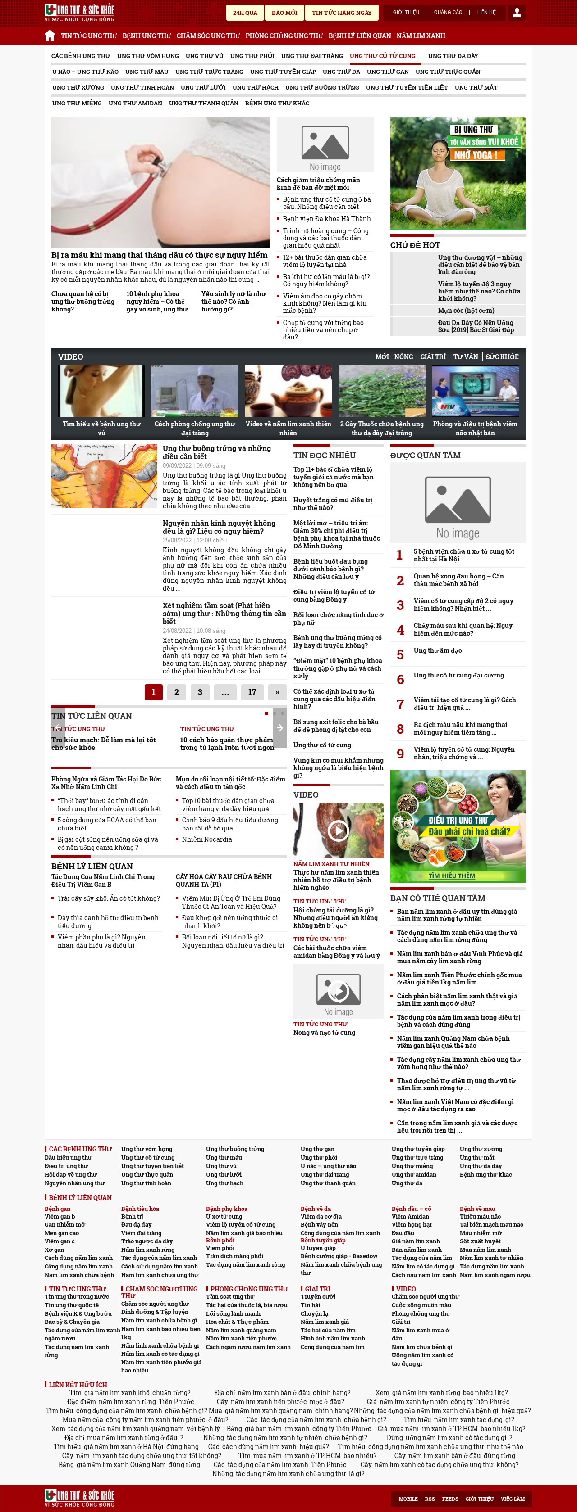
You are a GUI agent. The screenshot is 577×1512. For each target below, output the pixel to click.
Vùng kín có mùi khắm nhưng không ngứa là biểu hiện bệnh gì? (338, 767)
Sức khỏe (502, 356)
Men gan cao (62, 1233)
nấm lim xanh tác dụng (468, 1419)
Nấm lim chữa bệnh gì (422, 1347)
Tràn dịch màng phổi (234, 1256)
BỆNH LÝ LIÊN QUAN (360, 36)
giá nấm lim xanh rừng (426, 1392)
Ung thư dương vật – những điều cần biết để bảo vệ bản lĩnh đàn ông (480, 264)
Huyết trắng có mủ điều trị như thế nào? (332, 503)
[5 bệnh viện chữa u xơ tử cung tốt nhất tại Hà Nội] (458, 502)
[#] (79, 12)
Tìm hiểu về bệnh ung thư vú (102, 428)
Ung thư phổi (252, 56)
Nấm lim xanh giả (325, 1322)
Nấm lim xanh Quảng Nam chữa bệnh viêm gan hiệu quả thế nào (453, 1042)
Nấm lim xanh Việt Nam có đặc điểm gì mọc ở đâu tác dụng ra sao (455, 1105)
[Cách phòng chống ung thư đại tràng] (194, 391)
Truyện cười (318, 1296)
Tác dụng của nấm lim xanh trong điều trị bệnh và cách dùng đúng (458, 1021)
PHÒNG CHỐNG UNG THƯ (284, 36)
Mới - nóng (394, 356)
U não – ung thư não (85, 72)
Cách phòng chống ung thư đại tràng (195, 428)
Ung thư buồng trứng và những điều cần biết (217, 452)
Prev (58, 727)
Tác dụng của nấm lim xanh (159, 1258)
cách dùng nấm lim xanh (259, 1446)
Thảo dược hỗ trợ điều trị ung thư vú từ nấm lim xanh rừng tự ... (456, 1084)
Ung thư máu (147, 72)
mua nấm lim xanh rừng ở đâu (132, 1437)
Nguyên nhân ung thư (75, 1183)
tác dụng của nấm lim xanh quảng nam (126, 1428)
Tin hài (310, 1305)
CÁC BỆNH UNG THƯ (80, 56)
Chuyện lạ (314, 1313)
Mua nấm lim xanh (485, 1250)
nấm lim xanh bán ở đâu (273, 1392)
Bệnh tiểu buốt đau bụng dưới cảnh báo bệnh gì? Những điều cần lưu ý (330, 568)
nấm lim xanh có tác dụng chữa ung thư (434, 1464)
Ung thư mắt (476, 87)
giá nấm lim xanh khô (117, 1392)
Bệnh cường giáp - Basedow (339, 1256)
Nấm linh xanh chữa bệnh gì (160, 1345)
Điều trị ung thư (66, 1166)
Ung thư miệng (77, 103)
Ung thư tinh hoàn (142, 87)
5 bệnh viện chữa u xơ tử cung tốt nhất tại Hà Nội (464, 555)
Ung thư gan (388, 72)
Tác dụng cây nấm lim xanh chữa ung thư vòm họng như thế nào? (459, 1063)
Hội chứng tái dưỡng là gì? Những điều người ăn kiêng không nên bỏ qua (335, 917)
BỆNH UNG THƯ (147, 36)
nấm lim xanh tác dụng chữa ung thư (131, 1455)
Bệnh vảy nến (319, 1224)
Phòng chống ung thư (421, 1313)
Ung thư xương (78, 87)
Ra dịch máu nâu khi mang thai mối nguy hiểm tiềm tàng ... (461, 728)
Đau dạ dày (136, 1224)
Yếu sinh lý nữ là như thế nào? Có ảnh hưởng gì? (233, 301)
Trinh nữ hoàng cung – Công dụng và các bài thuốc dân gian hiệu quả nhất (326, 238)
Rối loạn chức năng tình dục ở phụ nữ (338, 618)
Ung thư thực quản (448, 72)
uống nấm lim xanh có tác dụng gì (456, 1437)
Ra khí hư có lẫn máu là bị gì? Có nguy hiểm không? (326, 280)
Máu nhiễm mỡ (481, 1233)
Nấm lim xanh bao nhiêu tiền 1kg (161, 1333)
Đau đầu (403, 1233)
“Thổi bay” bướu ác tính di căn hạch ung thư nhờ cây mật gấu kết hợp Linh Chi (109, 805)
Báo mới (285, 13)
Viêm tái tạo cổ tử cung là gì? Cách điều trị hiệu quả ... (465, 703)
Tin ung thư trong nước (77, 1296)
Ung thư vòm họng (148, 56)
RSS (430, 1499)
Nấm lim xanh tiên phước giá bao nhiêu (161, 1366)
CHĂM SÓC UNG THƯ (208, 36)
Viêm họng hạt (412, 1224)
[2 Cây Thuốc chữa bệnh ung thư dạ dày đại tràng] (382, 391)
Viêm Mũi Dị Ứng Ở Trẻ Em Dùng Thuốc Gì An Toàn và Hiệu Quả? (231, 902)
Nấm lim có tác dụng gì (423, 1266)
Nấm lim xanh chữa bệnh (79, 1275)
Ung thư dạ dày (453, 56)
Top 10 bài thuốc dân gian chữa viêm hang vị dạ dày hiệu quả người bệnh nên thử (228, 805)
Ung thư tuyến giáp (283, 72)
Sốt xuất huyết (480, 1241)
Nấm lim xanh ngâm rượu (495, 1275)
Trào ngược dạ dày (147, 1241)
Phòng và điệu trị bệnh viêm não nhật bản (475, 428)
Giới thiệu (406, 12)
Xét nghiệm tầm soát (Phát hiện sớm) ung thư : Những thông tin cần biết (224, 613)
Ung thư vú (205, 56)
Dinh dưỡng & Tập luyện (154, 1312)
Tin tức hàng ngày (342, 13)
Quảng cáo (448, 12)
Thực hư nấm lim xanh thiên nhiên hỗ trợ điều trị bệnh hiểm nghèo (336, 879)
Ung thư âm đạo (438, 650)
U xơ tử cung (224, 1216)
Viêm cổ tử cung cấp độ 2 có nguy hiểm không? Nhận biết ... (463, 604)
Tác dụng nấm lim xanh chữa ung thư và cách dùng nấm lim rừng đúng (457, 936)
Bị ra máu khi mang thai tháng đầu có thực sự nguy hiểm (159, 254)
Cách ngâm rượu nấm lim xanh (248, 1347)
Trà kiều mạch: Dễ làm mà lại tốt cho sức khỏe (103, 743)
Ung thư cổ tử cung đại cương (459, 675)
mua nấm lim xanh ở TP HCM (434, 1428)
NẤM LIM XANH (421, 36)
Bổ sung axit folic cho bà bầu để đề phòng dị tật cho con (336, 725)
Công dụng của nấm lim (333, 1347)
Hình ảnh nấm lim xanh (333, 1338)
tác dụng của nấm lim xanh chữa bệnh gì (438, 1410)
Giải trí (433, 356)
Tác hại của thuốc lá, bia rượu (247, 1305)
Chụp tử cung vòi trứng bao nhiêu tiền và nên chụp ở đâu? (323, 330)
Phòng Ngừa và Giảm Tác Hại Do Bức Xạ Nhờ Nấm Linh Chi (106, 782)
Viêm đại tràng (141, 1233)
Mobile (408, 1499)
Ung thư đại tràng (312, 56)
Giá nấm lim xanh (416, 1241)
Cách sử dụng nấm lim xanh (159, 1266)
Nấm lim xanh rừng (147, 1250)
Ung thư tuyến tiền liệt (407, 87)
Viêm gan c (60, 1241)
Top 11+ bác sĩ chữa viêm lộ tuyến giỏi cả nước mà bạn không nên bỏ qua (333, 476)
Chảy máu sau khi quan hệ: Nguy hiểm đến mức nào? (463, 629)
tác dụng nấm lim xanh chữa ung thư (291, 1473)
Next (280, 728)
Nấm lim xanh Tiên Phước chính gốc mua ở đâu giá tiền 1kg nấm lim (459, 978)
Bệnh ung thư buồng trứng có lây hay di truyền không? (337, 641)
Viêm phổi (220, 1248)
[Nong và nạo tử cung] (338, 991)
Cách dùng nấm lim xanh (79, 1258)
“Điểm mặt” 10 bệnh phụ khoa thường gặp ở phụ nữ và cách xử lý (337, 668)
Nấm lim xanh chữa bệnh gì (159, 1320)
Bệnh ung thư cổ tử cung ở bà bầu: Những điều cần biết (327, 203)
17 (252, 691)
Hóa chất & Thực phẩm (237, 1322)
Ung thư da (341, 72)
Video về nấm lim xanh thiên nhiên (288, 428)
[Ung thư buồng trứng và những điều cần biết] (104, 476)
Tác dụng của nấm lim (422, 1258)
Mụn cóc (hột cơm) (466, 310)
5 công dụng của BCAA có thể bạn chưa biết (107, 824)
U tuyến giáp (318, 1248)
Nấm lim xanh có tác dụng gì (160, 1354)
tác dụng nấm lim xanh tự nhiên (274, 1437)
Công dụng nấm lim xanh (79, 1266)
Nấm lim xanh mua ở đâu (420, 1334)
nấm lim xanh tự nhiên (413, 1401)
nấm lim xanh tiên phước (268, 1401)
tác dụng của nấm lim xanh (301, 1419)
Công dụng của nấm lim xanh (340, 1233)
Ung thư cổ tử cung (383, 56)
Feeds (450, 1499)
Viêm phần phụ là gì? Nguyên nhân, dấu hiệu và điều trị (102, 941)
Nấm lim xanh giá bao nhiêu (244, 1233)
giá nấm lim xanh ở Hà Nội (123, 1446)
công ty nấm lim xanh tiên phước (156, 1419)
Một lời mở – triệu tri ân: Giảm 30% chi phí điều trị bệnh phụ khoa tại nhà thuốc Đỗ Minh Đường (336, 534)
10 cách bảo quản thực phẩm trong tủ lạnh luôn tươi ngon (227, 743)
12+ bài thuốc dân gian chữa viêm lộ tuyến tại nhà (325, 261)
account (517, 13)
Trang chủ (51, 34)
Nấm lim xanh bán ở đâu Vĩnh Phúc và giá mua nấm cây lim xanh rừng (460, 957)
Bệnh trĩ (132, 1216)
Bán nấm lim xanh (417, 1250)
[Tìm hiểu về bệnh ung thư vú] (101, 391)
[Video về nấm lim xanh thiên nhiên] (288, 391)
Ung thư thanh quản (203, 103)
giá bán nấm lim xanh (277, 1428)
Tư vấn (465, 356)
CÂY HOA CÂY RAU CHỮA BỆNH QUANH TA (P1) (224, 880)
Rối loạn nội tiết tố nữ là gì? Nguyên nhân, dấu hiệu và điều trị (233, 941)
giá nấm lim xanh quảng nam (269, 1410)
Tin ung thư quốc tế (72, 1305)
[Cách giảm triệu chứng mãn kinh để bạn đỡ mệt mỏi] (325, 144)
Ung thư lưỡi (203, 87)
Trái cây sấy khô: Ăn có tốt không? (109, 898)
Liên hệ (486, 12)
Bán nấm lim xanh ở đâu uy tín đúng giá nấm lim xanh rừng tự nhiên (457, 915)
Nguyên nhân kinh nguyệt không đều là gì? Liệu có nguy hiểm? (219, 527)
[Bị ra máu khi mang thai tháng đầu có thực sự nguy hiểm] (160, 182)
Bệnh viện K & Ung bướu (78, 1313)
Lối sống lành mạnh (233, 1313)
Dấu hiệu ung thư (68, 1157)
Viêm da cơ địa (321, 1216)
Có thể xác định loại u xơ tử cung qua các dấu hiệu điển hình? (334, 698)
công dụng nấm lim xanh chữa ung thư (426, 1446)
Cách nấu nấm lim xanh (424, 1275)
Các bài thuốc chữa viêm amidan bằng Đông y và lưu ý (336, 951)
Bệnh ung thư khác (277, 103)
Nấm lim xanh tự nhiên (331, 864)
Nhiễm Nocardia (207, 839)
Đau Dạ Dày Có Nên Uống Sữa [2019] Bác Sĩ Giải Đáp (476, 326)
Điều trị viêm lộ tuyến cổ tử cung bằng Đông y (334, 595)
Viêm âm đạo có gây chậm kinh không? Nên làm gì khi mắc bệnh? (325, 303)
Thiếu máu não (480, 1216)
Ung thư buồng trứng (322, 87)
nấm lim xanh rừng (127, 1401)
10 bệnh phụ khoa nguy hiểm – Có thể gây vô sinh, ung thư (157, 301)
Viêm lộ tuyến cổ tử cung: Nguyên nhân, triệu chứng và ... (464, 753)
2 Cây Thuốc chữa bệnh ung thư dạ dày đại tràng (382, 428)
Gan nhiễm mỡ (65, 1224)
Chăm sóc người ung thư (155, 1304)
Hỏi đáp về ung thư (71, 1174)
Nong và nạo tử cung (324, 1032)
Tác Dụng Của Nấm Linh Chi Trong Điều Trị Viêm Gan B (103, 880)
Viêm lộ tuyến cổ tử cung (240, 1224)
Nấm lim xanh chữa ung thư (159, 1275)
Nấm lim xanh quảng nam (241, 1330)
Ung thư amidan (135, 103)
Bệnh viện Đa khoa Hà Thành (327, 218)
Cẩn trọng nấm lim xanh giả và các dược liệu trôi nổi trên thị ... (457, 1126)
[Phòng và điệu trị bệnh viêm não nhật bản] (475, 391)
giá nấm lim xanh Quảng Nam (121, 1464)
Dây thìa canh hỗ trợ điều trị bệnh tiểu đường (108, 922)
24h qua (245, 13)
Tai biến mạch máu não (491, 1224)
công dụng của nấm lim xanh (119, 1410)
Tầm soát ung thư (230, 1296)
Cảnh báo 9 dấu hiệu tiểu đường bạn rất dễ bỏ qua (230, 824)
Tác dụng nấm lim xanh (492, 1266)
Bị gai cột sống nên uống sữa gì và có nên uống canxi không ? (108, 843)
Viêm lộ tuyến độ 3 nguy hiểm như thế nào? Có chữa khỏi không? (479, 291)
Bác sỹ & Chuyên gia (72, 1322)
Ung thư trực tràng (209, 72)
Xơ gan (54, 1250)
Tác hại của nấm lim (328, 1330)
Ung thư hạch (256, 87)
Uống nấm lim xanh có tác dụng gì (422, 1359)
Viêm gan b (60, 1216)
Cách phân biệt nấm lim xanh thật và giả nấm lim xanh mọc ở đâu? (457, 1000)
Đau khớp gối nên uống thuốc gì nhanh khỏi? (230, 922)
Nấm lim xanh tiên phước (241, 1338)
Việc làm (513, 1499)
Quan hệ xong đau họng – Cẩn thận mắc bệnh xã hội (459, 579)
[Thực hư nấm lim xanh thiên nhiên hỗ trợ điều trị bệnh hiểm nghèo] (338, 830)
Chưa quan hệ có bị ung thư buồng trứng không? (82, 301)
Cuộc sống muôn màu (421, 1305)
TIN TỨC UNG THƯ (89, 36)
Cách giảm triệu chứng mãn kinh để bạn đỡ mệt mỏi (318, 183)
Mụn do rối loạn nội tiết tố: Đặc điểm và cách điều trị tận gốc (230, 782)
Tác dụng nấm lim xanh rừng (245, 1264)
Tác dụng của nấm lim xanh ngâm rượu (82, 1334)
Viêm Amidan (410, 1216)
